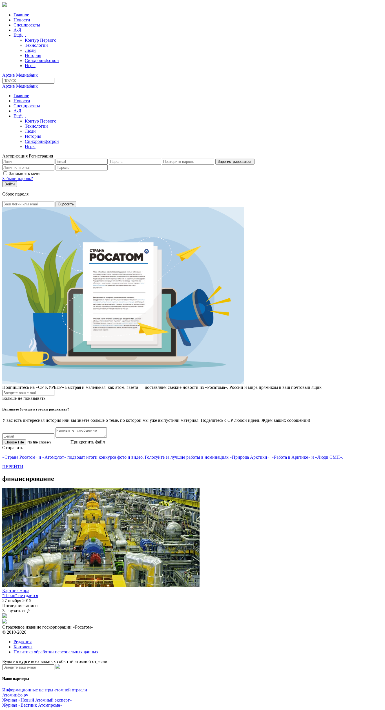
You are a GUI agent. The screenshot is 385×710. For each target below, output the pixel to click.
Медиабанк (27, 75)
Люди (30, 50)
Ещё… (20, 35)
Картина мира (15, 590)
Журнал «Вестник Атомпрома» (32, 705)
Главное (21, 14)
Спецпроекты (27, 25)
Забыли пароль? (17, 178)
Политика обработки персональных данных (56, 651)
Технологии (36, 45)
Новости (22, 19)
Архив (8, 75)
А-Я (17, 30)
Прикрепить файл (87, 442)
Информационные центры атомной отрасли (44, 689)
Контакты (23, 646)
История (33, 55)
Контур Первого (40, 40)
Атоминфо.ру (15, 695)
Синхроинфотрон (42, 60)
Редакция (23, 641)
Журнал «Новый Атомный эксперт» (37, 700)
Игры (30, 65)
